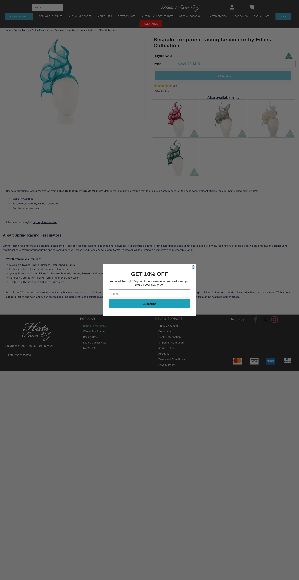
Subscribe (149, 304)
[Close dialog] (193, 267)
